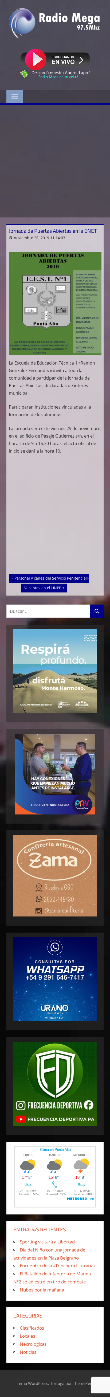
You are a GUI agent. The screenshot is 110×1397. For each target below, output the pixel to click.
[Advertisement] (55, 161)
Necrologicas (33, 1344)
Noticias (28, 1352)
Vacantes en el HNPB (42, 587)
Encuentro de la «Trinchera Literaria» (58, 1266)
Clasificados (32, 1328)
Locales (27, 1336)
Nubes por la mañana (42, 1290)
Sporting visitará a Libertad (47, 1242)
